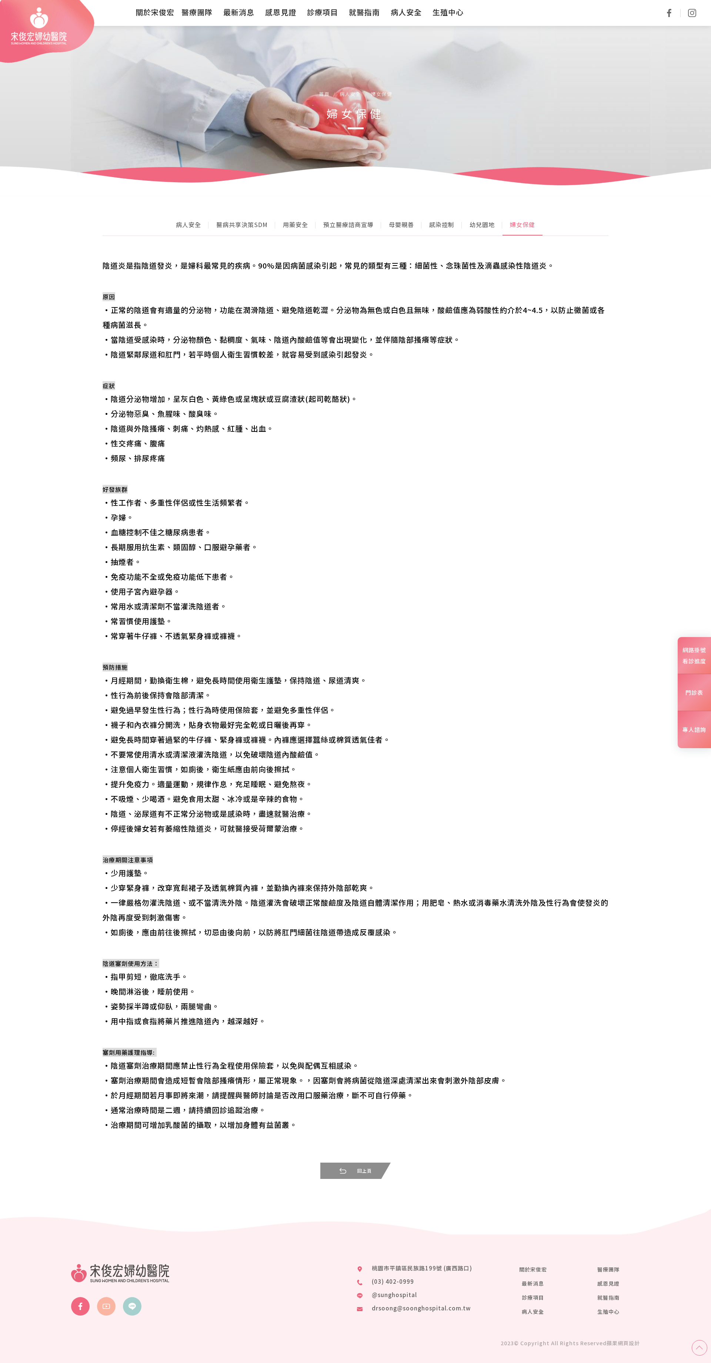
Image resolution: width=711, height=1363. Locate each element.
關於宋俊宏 (533, 1269)
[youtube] (106, 1306)
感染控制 (441, 224)
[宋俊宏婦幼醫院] (39, 25)
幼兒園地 (482, 224)
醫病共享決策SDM (242, 224)
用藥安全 (295, 224)
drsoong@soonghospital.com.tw (421, 1308)
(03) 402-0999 (393, 1281)
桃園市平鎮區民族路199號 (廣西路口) (422, 1268)
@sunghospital (394, 1295)
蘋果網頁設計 (623, 1343)
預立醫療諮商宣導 (348, 224)
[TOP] (699, 1348)
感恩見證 (608, 1283)
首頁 (324, 93)
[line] (132, 1306)
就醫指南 (608, 1297)
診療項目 (533, 1297)
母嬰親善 (401, 224)
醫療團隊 (608, 1269)
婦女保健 (381, 93)
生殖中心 (608, 1311)
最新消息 (533, 1283)
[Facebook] (80, 1306)
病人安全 (350, 93)
